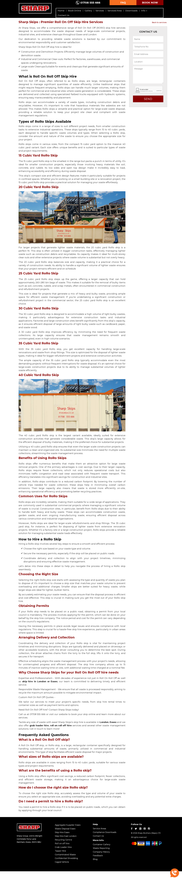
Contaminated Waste (65, 854)
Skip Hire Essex (62, 832)
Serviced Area (115, 10)
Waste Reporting (101, 848)
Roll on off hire (62, 843)
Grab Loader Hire (63, 847)
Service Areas (99, 828)
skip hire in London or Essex (40, 681)
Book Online (74, 10)
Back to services (159, 22)
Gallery (88, 10)
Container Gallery (101, 844)
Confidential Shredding (66, 858)
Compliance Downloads (104, 832)
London (104, 722)
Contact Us (63, 15)
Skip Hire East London (66, 836)
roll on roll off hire (61, 725)
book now (150, 2)
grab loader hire (39, 725)
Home (61, 10)
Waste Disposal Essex (65, 829)
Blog (95, 859)
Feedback (98, 855)
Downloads (131, 10)
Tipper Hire (60, 851)
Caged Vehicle (62, 862)
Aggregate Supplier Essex (68, 825)
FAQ (123, 2)
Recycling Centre (63, 840)
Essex (113, 722)
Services (100, 10)
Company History (101, 852)
